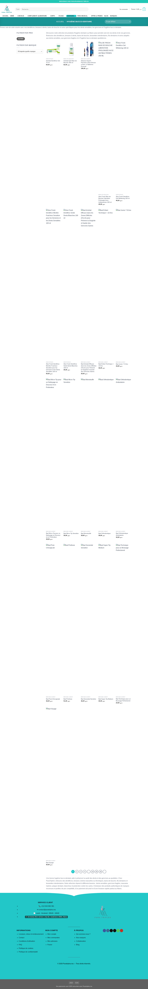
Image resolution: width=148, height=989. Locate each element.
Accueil (60, 21)
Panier (49, 945)
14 (92, 871)
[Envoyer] (86, 9)
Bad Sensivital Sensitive (88, 699)
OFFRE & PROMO (96, 16)
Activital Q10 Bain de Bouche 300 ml (70, 61)
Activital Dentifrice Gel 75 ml (53, 61)
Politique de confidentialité (28, 952)
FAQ (20, 945)
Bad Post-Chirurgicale (53, 699)
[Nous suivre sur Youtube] (145, 1)
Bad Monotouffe (86, 533)
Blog (77, 945)
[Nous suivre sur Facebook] (135, 1)
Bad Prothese (68, 699)
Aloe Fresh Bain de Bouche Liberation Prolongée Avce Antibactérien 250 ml (105, 199)
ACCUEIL (5, 16)
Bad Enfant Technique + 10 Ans (106, 365)
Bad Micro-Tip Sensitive (71, 533)
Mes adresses (52, 941)
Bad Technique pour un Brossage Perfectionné (123, 700)
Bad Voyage (50, 862)
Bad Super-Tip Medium (105, 699)
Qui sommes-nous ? (83, 934)
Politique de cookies (26, 948)
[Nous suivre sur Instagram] (137, 1)
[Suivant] (104, 871)
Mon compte (51, 934)
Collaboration (81, 941)
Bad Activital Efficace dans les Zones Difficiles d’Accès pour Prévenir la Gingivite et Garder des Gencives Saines (88, 367)
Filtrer (20, 38)
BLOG (106, 16)
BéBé (12, 16)
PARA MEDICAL (82, 16)
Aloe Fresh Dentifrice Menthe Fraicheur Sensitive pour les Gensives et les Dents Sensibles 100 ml (53, 367)
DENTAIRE (70, 16)
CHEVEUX (21, 16)
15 (96, 871)
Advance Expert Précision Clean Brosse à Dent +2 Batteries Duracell (88, 63)
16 (100, 871)
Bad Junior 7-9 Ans (122, 364)
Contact (21, 937)
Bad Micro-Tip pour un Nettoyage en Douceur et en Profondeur (53, 535)
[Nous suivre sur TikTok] (139, 1)
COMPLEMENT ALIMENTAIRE (37, 16)
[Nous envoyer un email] (141, 1)
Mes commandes (53, 937)
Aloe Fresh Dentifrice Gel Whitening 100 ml (123, 197)
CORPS (52, 16)
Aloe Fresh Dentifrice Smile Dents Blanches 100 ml (70, 365)
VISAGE (61, 16)
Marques (113, 16)
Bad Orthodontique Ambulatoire (122, 534)
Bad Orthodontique (104, 533)
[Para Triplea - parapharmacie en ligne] (7, 9)
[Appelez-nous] (143, 1)
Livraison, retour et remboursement (31, 934)
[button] (124, 9)
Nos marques (81, 937)
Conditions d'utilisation (27, 941)
